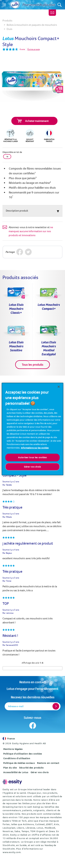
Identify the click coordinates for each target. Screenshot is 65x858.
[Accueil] (15, 5)
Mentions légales (13, 748)
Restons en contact (32, 682)
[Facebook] (19, 252)
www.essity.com (12, 852)
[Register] (55, 706)
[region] (33, 429)
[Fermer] (58, 386)
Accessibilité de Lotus (15, 772)
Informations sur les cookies (35, 447)
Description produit (17, 210)
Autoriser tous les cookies (32, 457)
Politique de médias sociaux (19, 762)
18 (7, 156)
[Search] (59, 4)
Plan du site (10, 767)
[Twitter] (28, 252)
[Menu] (4, 5)
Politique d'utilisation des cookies (22, 753)
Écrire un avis (34, 49)
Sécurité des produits (31, 767)
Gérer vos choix (40, 772)
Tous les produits (32, 364)
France (11, 738)
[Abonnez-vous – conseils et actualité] (52, 12)
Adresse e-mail (16, 706)
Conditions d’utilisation (16, 758)
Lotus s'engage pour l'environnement (32, 688)
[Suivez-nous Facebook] (32, 725)
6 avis (22, 49)
